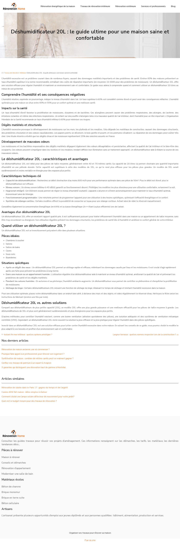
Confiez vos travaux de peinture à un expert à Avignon (26, 362)
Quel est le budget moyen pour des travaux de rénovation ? (29, 401)
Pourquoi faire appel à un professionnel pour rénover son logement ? (33, 353)
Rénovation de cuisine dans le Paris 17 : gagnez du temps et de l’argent (35, 387)
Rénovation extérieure (125, 6)
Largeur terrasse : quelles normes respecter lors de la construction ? (144, 334)
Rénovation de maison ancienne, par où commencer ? (26, 349)
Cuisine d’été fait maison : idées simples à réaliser (24, 392)
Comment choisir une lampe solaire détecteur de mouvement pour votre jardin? (38, 396)
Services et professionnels (153, 6)
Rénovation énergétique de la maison (58, 6)
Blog (173, 6)
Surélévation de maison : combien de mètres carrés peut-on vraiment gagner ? (37, 358)
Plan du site (90, 540)
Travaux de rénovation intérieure (95, 6)
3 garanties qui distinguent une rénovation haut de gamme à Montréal (34, 367)
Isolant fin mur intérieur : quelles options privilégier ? (28, 334)
